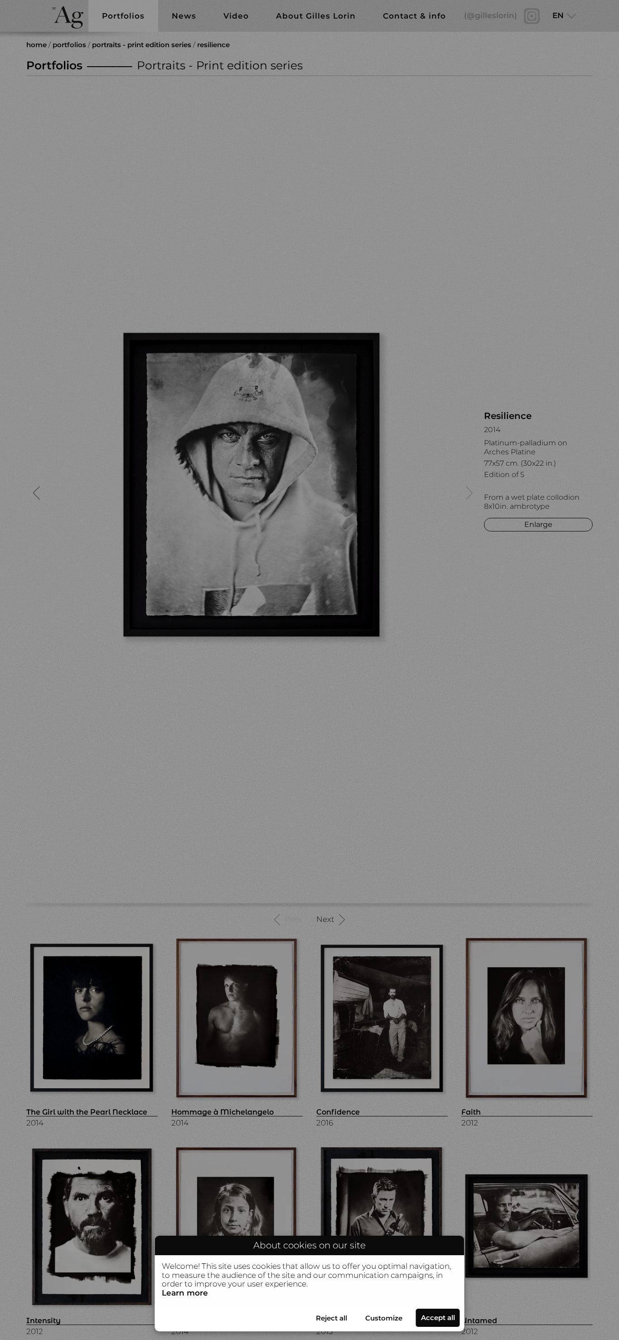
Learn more (185, 1292)
